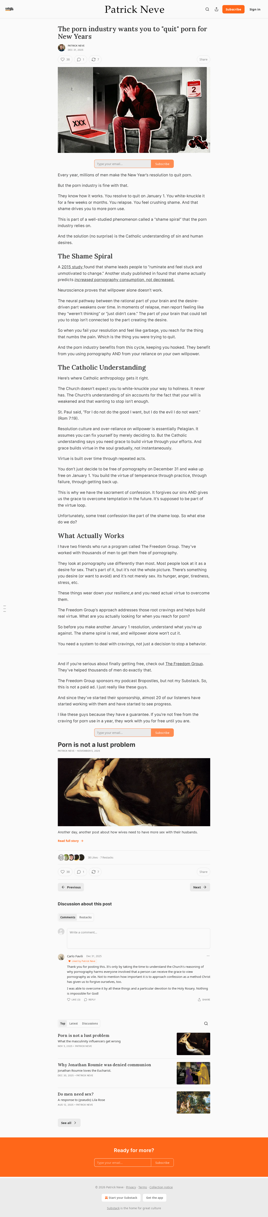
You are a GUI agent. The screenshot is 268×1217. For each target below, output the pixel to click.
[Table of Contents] (5, 608)
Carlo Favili (75, 956)
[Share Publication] (216, 9)
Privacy (131, 1187)
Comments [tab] (67, 917)
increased (84, 279)
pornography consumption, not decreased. (133, 279)
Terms (142, 1187)
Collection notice (161, 1187)
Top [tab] (62, 1023)
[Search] (207, 9)
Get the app (154, 1198)
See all (66, 1123)
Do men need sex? (76, 1094)
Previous (74, 887)
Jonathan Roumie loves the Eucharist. (84, 1070)
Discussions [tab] (90, 1023)
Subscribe (233, 9)
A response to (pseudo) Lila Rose (81, 1100)
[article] (134, 1044)
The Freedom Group (184, 663)
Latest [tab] (73, 1023)
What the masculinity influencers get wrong (89, 1041)
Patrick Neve (76, 45)
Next (197, 887)
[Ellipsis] (208, 955)
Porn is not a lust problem (83, 1035)
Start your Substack (123, 1198)
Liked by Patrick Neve (83, 961)
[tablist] (76, 917)
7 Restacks (106, 857)
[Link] (52, 256)
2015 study (73, 267)
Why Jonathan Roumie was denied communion (104, 1064)
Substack (113, 1208)
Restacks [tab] (85, 917)
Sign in (255, 9)
